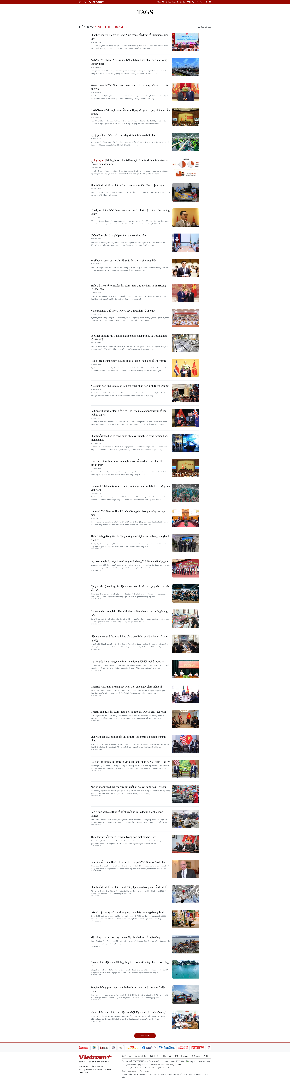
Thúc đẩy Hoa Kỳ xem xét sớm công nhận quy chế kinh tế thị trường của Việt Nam (128, 287)
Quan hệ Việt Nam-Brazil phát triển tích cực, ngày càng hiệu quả (126, 686)
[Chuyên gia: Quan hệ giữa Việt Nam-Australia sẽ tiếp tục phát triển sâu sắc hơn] (185, 593)
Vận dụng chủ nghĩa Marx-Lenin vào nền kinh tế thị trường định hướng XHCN (130, 212)
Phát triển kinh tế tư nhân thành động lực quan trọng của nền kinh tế (129, 887)
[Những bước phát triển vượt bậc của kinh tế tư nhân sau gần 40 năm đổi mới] (185, 167)
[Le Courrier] (183, 1047)
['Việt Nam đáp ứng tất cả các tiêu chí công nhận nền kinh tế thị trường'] (185, 393)
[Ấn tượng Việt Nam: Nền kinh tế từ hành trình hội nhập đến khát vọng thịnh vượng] (185, 67)
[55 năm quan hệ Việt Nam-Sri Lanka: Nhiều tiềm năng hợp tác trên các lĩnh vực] (185, 92)
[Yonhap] (149, 1047)
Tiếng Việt (160, 2)
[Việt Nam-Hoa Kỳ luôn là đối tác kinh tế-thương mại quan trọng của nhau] (185, 744)
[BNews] (94, 1047)
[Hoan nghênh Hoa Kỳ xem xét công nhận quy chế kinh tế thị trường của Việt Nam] (185, 493)
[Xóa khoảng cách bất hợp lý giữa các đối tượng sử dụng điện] (185, 268)
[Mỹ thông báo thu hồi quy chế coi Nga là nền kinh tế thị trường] (185, 944)
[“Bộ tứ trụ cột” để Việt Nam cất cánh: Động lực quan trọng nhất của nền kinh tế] (185, 117)
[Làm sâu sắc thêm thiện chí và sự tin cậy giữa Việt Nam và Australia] (185, 869)
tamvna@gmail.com (173, 1064)
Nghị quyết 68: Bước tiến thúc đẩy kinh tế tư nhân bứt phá (123, 135)
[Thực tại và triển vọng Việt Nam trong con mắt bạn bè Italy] (185, 844)
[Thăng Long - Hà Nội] (200, 2)
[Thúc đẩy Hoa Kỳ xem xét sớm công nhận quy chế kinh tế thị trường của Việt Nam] (185, 293)
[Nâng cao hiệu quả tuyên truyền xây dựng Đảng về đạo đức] (185, 318)
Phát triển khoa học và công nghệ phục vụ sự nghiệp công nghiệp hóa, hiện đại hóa (129, 437)
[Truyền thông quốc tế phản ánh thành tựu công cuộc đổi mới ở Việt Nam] (185, 994)
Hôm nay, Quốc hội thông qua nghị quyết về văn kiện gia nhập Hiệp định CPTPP (128, 462)
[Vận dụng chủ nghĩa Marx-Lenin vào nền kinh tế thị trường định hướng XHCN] (185, 217)
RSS (151, 1056)
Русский (195, 2)
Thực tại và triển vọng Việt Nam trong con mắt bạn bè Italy (123, 837)
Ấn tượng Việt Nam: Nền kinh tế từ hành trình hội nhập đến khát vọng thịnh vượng (129, 61)
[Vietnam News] (167, 1047)
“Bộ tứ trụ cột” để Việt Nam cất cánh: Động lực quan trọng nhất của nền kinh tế (130, 111)
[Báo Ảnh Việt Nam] (197, 1047)
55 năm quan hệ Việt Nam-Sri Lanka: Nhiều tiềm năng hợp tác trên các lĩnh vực (130, 86)
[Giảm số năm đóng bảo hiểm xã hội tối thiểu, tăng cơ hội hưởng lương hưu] (185, 618)
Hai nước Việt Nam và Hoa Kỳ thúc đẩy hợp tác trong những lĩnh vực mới (128, 512)
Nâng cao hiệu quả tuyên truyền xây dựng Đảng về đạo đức (123, 310)
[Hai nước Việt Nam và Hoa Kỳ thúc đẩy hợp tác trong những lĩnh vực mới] (185, 518)
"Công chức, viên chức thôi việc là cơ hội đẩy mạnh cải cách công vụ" (128, 1012)
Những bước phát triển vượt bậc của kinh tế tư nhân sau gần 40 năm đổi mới (129, 162)
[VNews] (208, 1047)
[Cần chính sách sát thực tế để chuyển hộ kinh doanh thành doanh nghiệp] (185, 819)
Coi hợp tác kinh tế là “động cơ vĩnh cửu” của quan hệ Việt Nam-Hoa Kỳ (130, 761)
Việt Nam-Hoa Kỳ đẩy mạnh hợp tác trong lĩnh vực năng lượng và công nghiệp (129, 638)
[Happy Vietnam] (132, 1047)
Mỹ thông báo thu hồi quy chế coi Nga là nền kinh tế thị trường (125, 937)
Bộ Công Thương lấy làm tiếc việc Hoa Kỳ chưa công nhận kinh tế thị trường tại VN (128, 412)
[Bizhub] (103, 1047)
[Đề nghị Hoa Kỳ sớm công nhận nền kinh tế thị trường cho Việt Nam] (185, 719)
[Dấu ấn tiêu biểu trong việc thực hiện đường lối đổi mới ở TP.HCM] (185, 669)
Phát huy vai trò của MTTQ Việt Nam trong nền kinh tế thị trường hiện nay (129, 36)
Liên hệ (205, 1056)
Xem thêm (145, 1035)
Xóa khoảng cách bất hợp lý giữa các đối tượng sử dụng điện (123, 260)
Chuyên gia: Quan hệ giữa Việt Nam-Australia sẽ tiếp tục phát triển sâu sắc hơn (130, 588)
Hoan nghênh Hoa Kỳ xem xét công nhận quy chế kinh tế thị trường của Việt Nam (130, 487)
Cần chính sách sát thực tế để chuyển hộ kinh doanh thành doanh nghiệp (127, 813)
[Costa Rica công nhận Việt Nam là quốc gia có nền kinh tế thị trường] (185, 368)
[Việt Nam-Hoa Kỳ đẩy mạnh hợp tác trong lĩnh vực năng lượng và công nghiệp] (185, 644)
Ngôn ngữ (167, 1056)
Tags (145, 11)
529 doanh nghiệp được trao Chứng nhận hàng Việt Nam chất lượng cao (130, 561)
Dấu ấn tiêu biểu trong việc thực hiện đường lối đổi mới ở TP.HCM (127, 661)
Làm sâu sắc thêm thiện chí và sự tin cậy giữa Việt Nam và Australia (128, 862)
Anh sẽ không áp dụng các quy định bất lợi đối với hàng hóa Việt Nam (129, 786)
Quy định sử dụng (140, 1056)
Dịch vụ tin (185, 1056)
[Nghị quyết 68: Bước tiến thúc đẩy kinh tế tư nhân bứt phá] (185, 142)
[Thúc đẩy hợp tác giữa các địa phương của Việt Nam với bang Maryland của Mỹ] (185, 543)
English (168, 2)
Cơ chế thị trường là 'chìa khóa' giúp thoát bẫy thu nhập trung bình (127, 912)
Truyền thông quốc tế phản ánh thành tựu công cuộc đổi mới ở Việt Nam (128, 989)
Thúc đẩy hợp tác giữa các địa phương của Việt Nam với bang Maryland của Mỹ (130, 538)
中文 (189, 2)
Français (175, 2)
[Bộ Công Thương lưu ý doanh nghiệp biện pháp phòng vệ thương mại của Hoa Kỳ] (185, 343)
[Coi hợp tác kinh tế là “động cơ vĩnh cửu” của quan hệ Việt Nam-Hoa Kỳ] (185, 769)
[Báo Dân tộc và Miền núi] (81, 1047)
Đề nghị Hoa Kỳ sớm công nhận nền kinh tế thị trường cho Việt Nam (128, 711)
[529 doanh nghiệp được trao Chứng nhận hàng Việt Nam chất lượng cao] (185, 568)
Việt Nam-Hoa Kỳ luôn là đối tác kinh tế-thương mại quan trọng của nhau (128, 738)
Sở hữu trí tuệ (127, 1056)
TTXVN (176, 1056)
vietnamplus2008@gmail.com (138, 1071)
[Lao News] (113, 1047)
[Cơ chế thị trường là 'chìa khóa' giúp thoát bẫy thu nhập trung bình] (185, 919)
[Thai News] (120, 1047)
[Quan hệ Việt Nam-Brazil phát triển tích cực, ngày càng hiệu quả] (185, 694)
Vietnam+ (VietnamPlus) (96, 2)
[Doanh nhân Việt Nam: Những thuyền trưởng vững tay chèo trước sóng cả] (185, 969)
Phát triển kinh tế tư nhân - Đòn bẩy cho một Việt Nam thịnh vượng (128, 185)
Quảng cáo (196, 1056)
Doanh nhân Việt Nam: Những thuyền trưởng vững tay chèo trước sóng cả (130, 964)
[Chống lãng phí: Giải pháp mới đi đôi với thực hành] (185, 243)
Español (182, 2)
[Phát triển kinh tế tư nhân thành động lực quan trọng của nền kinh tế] (185, 894)
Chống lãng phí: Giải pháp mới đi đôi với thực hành (119, 235)
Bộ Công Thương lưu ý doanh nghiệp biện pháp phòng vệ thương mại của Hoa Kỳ (129, 337)
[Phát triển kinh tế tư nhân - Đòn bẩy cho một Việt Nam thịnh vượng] (185, 192)
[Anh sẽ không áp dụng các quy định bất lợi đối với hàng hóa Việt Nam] (185, 794)
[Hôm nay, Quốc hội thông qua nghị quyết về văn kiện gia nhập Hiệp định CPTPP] (185, 468)
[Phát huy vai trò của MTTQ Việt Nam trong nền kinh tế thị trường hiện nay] (185, 42)
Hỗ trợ (158, 1056)
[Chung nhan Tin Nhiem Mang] (198, 1061)
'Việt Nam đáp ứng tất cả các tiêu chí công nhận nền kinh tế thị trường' (130, 385)
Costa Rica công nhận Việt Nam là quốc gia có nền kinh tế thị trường (128, 360)
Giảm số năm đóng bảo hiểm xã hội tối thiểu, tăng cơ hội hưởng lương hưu (129, 613)
